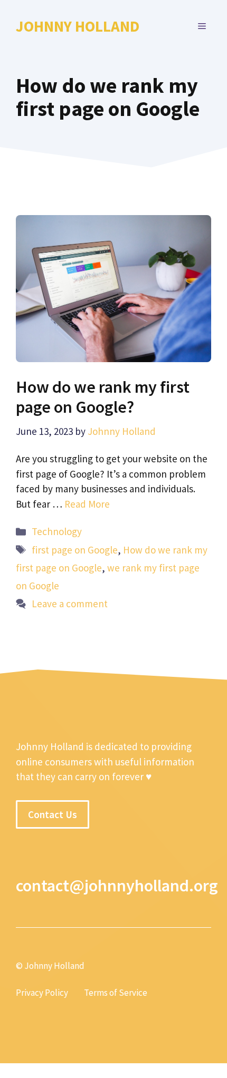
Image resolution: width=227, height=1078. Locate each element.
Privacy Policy (42, 992)
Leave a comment (70, 603)
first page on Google (75, 549)
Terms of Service (115, 992)
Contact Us (52, 814)
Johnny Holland (77, 26)
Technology (57, 531)
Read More (87, 504)
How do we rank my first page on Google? (103, 396)
